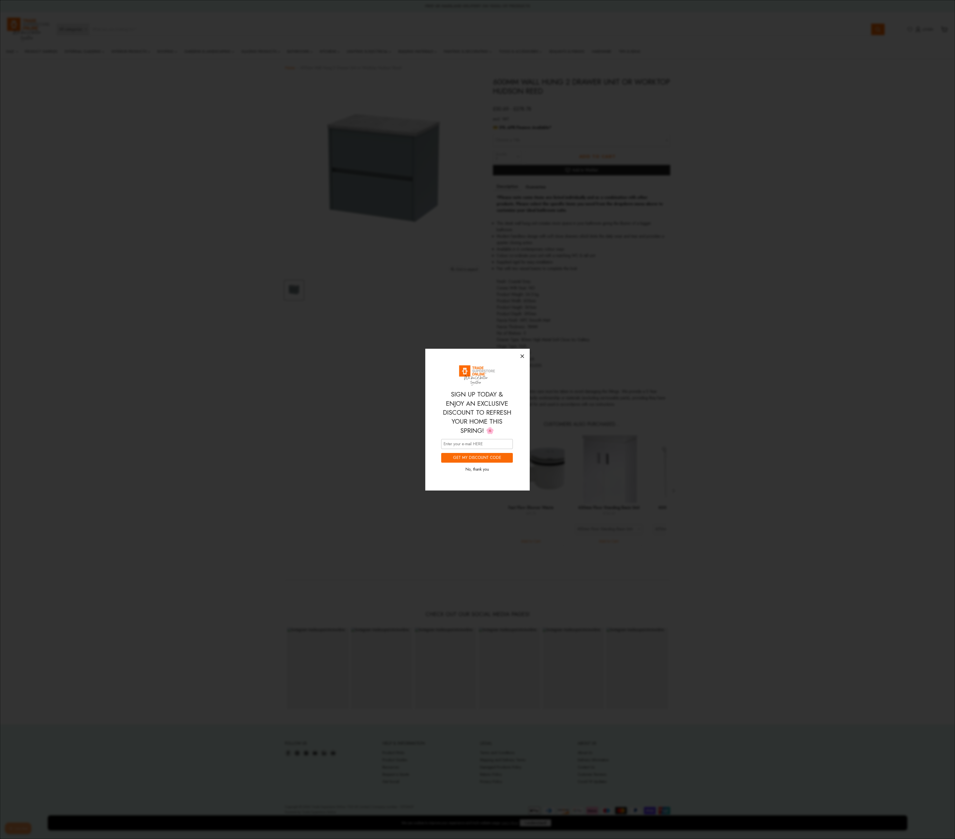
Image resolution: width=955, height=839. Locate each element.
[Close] (522, 356)
